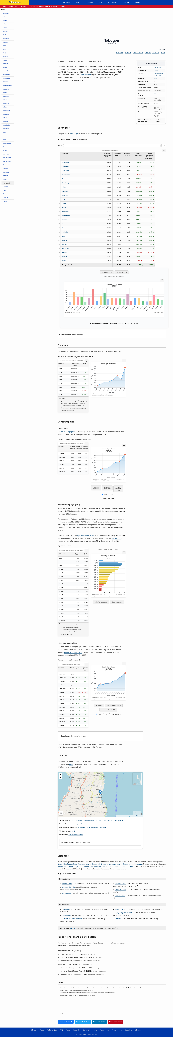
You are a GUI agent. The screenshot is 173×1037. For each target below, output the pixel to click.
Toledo (5, 194)
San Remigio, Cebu (76, 866)
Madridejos (6, 110)
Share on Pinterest (115, 1022)
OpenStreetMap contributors (129, 816)
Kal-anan (65, 191)
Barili (4, 45)
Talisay (5, 190)
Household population (96, 487)
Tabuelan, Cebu (112, 866)
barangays (74, 134)
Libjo (63, 199)
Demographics (138, 52)
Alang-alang (65, 162)
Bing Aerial (107, 820)
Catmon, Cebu (127, 866)
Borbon (5, 56)
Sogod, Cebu (88, 866)
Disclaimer (129, 1030)
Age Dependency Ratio (85, 535)
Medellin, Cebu (99, 866)
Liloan (5, 107)
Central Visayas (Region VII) (40, 6)
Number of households (107, 487)
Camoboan (65, 170)
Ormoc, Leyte (106, 864)
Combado (65, 179)
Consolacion (6, 78)
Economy (128, 52)
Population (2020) (107, 272)
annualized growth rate (72, 652)
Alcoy (4, 17)
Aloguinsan (6, 24)
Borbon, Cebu (63, 866)
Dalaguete (6, 89)
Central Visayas (85, 75)
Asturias (5, 31)
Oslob (5, 136)
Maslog (64, 220)
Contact (86, 1030)
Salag (63, 236)
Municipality (112, 2)
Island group (65, 2)
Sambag (64, 240)
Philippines (13, 6)
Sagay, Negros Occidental (121, 864)
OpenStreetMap (76, 820)
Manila (72, 928)
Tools (42, 1030)
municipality (157, 67)
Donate (94, 1030)
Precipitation (93, 827)
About (68, 1030)
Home (4, 6)
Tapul (63, 260)
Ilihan (64, 187)
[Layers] (61, 813)
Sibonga (5, 175)
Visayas (23, 6)
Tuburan (5, 197)
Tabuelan (6, 187)
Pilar (4, 139)
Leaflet (118, 816)
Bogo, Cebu (62, 864)
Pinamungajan (7, 143)
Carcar (5, 60)
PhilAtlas (15, 2)
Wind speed (103, 827)
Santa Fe (5, 168)
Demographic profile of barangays (73, 139)
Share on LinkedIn (99, 1022)
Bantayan (6, 42)
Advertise (76, 1030)
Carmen (5, 63)
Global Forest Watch (75, 835)
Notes (163, 52)
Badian (5, 35)
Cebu (55, 6)
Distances (155, 52)
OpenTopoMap (88, 820)
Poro (4, 147)
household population (69, 432)
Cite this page (63, 1014)
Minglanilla (6, 125)
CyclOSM (98, 820)
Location (148, 52)
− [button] (60, 777)
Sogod (5, 179)
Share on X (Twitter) (82, 1022)
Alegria (5, 20)
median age (116, 538)
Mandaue (138, 864)
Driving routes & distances (71, 842)
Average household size (118, 488)
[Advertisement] (17, 235)
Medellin (5, 121)
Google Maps (117, 820)
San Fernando (7, 157)
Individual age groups (101, 602)
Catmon (5, 67)
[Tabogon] (100, 792)
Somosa (64, 252)
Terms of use (104, 1030)
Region (78, 2)
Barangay (126, 2)
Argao (5, 27)
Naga (4, 132)
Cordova (5, 82)
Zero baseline (109, 499)
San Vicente (65, 248)
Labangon (65, 195)
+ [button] (60, 774)
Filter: (60, 145)
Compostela (6, 74)
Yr (72, 831)
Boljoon (5, 53)
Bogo (4, 49)
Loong (64, 203)
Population (99, 705)
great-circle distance (68, 873)
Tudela (5, 201)
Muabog (64, 224)
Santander (6, 172)
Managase (65, 211)
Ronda (5, 150)
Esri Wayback (77, 824)
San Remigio (6, 165)
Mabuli (64, 207)
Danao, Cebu (72, 864)
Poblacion (65, 232)
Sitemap (138, 1030)
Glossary (34, 1030)
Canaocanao (66, 175)
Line (105, 494)
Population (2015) (122, 272)
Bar (112, 494)
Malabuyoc (6, 114)
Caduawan (65, 166)
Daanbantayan (7, 85)
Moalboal (6, 129)
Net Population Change (114, 705)
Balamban (6, 38)
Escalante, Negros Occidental (89, 864)
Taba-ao (64, 256)
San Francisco (7, 161)
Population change (68, 736)
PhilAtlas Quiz (52, 1030)
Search (138, 2)
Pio (63, 228)
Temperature (82, 827)
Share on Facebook (66, 1022)
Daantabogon (66, 183)
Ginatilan (6, 100)
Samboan (6, 154)
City (100, 2)
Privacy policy (117, 1030)
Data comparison (68, 334)
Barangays (119, 52)
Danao (5, 92)
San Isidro (65, 244)
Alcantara (6, 13)
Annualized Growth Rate (108, 710)
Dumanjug (6, 96)
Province (90, 2)
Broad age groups (117, 602)
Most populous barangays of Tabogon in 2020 (110, 323)
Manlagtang (66, 215)
